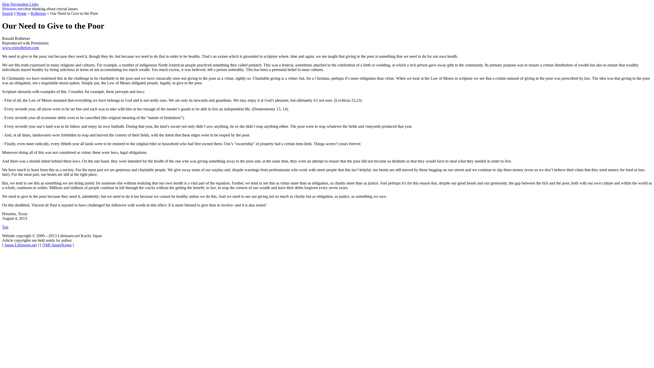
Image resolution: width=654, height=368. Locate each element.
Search (7, 13)
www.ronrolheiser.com (20, 47)
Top (5, 227)
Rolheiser (38, 13)
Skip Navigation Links (20, 4)
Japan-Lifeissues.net (20, 245)
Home (22, 13)
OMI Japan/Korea (57, 245)
